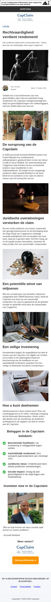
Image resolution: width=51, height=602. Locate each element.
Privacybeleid (25, 586)
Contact (14, 586)
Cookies (37, 586)
